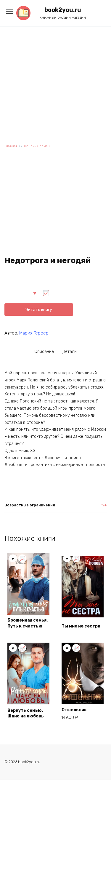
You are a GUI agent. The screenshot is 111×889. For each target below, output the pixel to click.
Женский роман (37, 146)
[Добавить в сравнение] (46, 293)
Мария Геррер (34, 333)
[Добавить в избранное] (35, 293)
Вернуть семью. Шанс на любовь (25, 713)
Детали (69, 351)
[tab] (44, 351)
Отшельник (74, 709)
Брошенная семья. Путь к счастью (27, 623)
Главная (10, 146)
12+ (104, 505)
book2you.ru (62, 10)
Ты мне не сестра (81, 626)
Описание (44, 351)
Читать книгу (38, 309)
